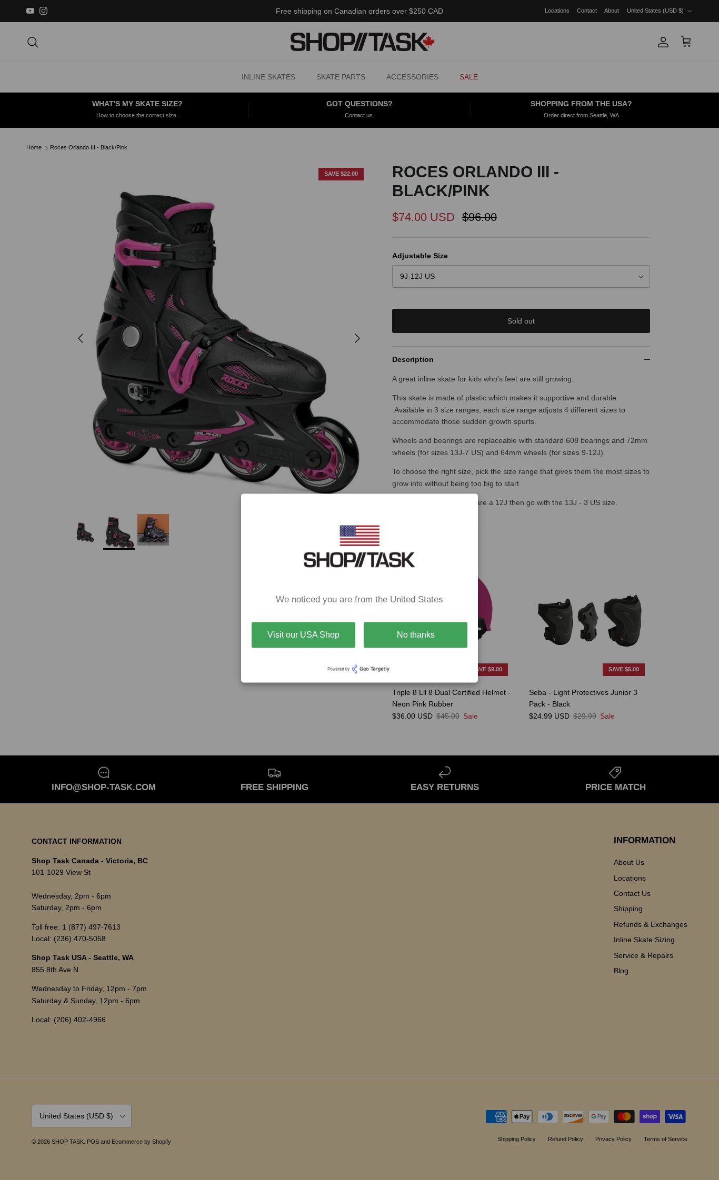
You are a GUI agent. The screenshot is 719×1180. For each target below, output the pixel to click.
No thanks (416, 634)
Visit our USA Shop (303, 634)
